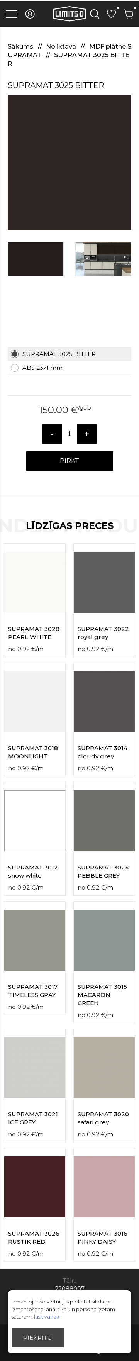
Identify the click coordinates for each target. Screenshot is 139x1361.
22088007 (70, 1288)
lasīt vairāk (46, 1317)
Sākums (21, 46)
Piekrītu (37, 1337)
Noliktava (62, 46)
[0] (111, 14)
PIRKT (69, 460)
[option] (69, 162)
